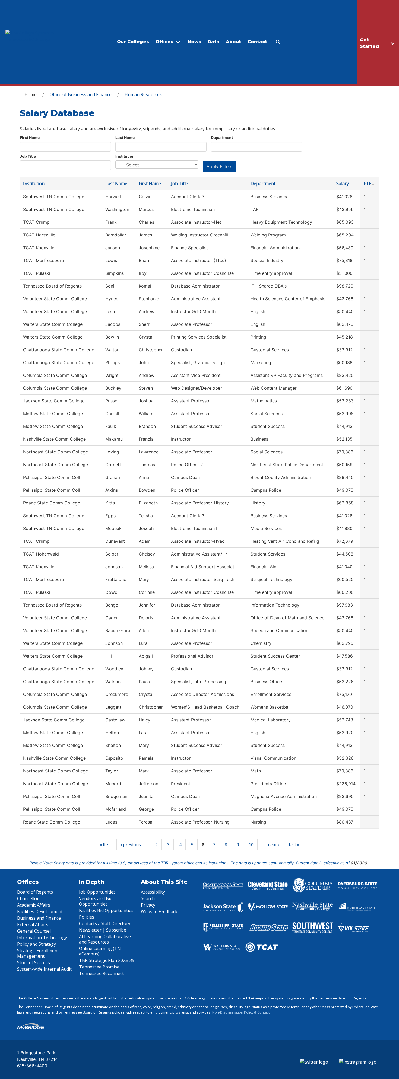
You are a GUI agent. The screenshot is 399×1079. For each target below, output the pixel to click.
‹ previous (131, 845)
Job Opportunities (97, 892)
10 (251, 845)
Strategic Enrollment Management (38, 953)
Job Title (28, 156)
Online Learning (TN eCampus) (100, 951)
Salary (342, 184)
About (233, 41)
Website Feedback (159, 911)
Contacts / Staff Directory (104, 923)
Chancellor (28, 898)
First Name (30, 137)
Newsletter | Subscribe (102, 930)
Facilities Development (40, 911)
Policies (86, 917)
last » (294, 845)
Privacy (148, 905)
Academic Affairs (33, 905)
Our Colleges (133, 41)
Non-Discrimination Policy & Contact (241, 1012)
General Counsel (34, 931)
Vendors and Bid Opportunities (95, 901)
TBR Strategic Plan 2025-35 (106, 960)
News (194, 41)
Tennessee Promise (99, 967)
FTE (367, 184)
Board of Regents (35, 892)
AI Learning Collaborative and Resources (105, 939)
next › (273, 845)
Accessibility (153, 892)
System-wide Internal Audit (44, 969)
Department (222, 137)
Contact (257, 41)
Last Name (125, 137)
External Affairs (32, 924)
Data (213, 41)
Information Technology (42, 938)
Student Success (33, 963)
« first (105, 845)
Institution (125, 156)
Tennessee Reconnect (101, 973)
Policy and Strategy (36, 944)
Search (148, 898)
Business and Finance (39, 918)
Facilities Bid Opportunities (106, 910)
